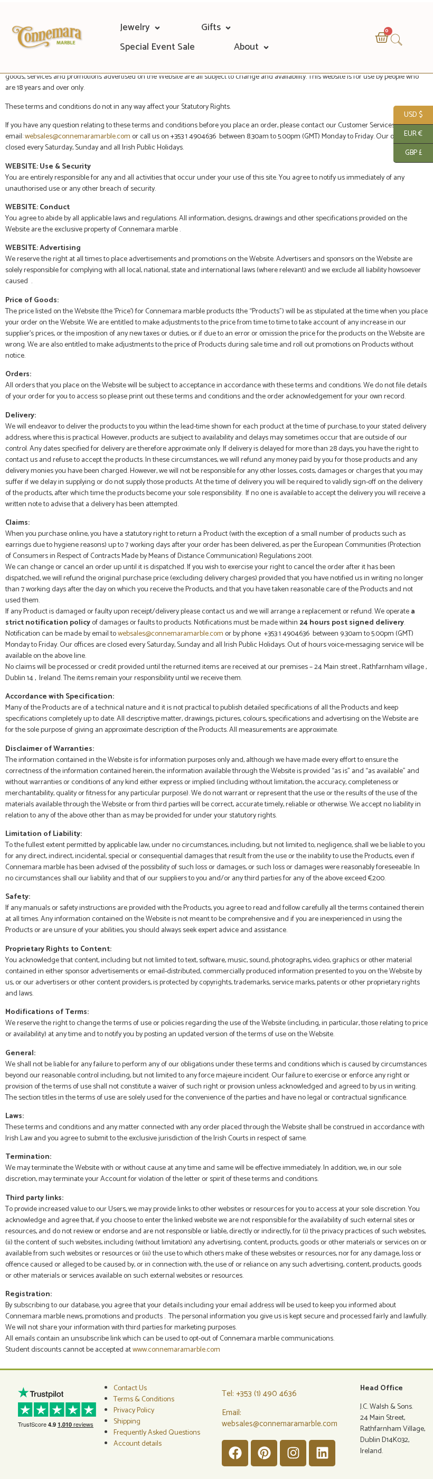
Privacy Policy (134, 1410)
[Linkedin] (322, 1453)
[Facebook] (235, 1453)
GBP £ (407, 152)
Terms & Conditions (144, 1399)
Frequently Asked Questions (157, 1433)
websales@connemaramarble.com (78, 137)
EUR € (407, 133)
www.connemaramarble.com (176, 1350)
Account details (138, 1444)
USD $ (407, 114)
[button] (141, 28)
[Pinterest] (264, 1453)
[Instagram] (293, 1453)
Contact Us (130, 1388)
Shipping (127, 1422)
